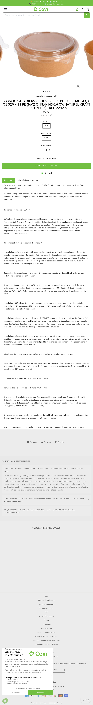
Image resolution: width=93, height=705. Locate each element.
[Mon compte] (82, 9)
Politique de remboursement (46, 636)
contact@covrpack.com (54, 4)
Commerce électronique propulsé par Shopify (46, 703)
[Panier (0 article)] (87, 9)
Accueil (39, 96)
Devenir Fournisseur (46, 616)
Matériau (46, 133)
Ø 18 (46, 126)
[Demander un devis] (76, 9)
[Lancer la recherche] (87, 15)
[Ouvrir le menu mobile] (5, 9)
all (55, 96)
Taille (46, 121)
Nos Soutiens (46, 628)
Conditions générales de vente (46, 644)
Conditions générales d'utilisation (46, 640)
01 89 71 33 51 (35, 4)
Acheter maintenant (46, 165)
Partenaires (46, 624)
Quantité (46, 145)
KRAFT (46, 138)
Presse (46, 620)
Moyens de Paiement (46, 600)
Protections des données (46, 632)
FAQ (46, 612)
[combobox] (43, 15)
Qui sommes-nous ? (46, 608)
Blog (46, 596)
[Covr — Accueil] (41, 9)
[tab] (8, 180)
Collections (47, 96)
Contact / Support (46, 604)
